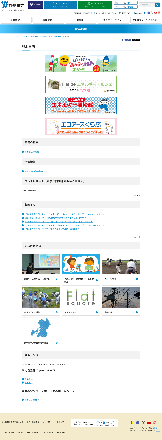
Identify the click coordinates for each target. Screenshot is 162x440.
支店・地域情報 (55, 36)
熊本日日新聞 (31, 399)
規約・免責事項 (33, 422)
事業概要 (47, 19)
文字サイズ (126, 13)
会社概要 (43, 36)
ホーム (26, 36)
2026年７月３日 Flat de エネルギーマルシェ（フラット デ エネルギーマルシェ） (66, 214)
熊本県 (28, 379)
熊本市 (28, 382)
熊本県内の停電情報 (34, 171)
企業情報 (15, 19)
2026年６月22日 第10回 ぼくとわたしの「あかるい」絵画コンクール (59, 221)
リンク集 (46, 422)
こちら (155, 428)
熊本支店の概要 (32, 151)
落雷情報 (78, 13)
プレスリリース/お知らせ (145, 19)
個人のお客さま (60, 5)
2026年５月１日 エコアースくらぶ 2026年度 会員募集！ (52, 229)
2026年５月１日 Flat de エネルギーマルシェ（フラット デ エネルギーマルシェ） (66, 225)
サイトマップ (58, 422)
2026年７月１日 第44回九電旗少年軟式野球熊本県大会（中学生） (56, 217)
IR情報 (80, 19)
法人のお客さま (95, 5)
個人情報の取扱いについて (12, 422)
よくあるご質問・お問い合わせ (106, 13)
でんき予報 (88, 13)
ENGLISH (138, 13)
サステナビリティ (112, 19)
